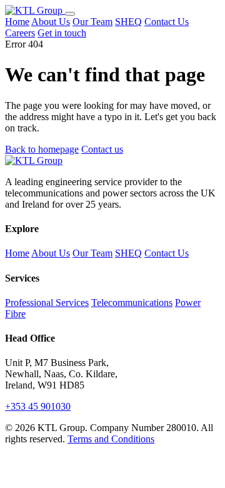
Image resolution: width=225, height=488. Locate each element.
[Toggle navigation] (70, 14)
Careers (20, 33)
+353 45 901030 (38, 406)
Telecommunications (131, 302)
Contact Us (166, 21)
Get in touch (62, 33)
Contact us (102, 149)
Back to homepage (42, 149)
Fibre (15, 313)
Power (188, 302)
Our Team (92, 21)
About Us (50, 21)
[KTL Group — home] (35, 10)
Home (17, 21)
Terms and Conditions (111, 439)
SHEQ (128, 21)
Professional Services (47, 302)
